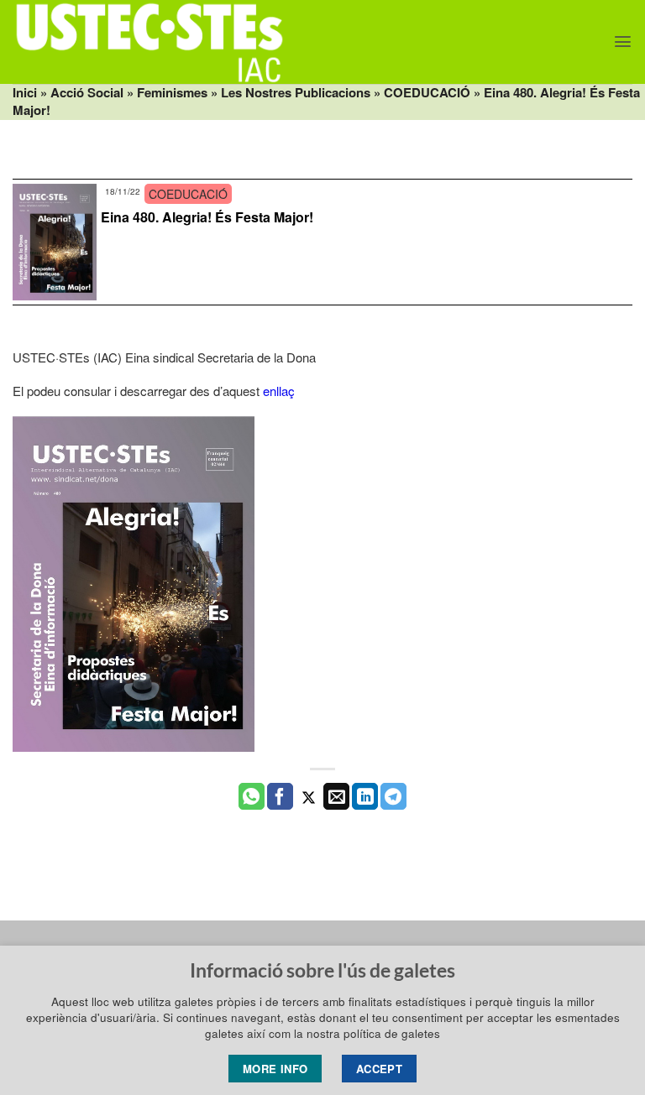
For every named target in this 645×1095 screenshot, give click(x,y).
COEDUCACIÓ (427, 92)
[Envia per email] (336, 796)
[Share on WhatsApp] (252, 796)
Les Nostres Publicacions (295, 92)
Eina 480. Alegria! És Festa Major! (207, 217)
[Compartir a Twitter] (309, 796)
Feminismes (172, 92)
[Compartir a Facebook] (280, 796)
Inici (25, 92)
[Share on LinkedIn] (365, 796)
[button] (622, 41)
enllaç (279, 390)
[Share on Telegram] (393, 796)
